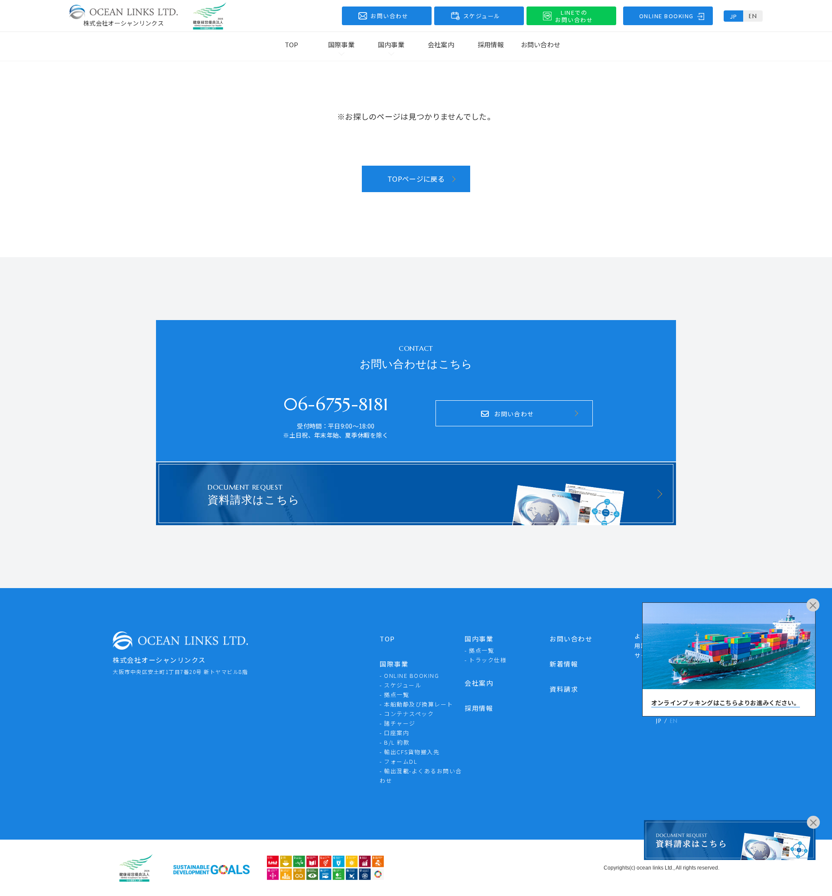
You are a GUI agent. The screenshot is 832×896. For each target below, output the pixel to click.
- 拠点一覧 (394, 694)
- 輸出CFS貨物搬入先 (409, 752)
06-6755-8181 (336, 404)
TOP (292, 44)
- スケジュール (400, 685)
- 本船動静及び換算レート (416, 704)
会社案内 (441, 44)
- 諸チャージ (398, 723)
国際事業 (394, 663)
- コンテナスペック (407, 714)
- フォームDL (398, 761)
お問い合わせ (541, 44)
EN (753, 16)
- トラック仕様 (486, 660)
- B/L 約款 (395, 742)
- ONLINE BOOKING (409, 675)
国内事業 (479, 638)
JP (734, 16)
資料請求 (563, 688)
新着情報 (563, 663)
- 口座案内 (394, 733)
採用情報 (491, 44)
